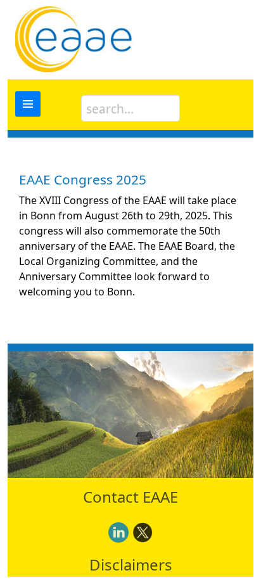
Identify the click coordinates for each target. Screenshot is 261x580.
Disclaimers (130, 564)
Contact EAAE (130, 496)
